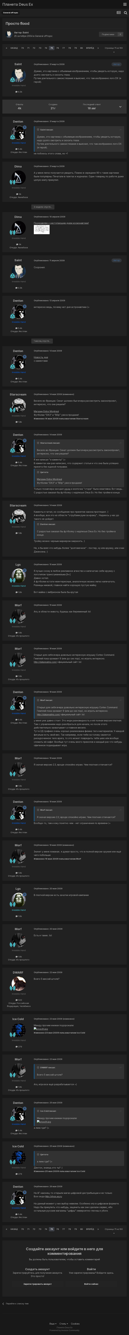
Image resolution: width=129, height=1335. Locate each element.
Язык (52, 1323)
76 (57, 48)
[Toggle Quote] (38, 129)
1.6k (20, 592)
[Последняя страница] (98, 48)
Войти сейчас (91, 1284)
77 (63, 48)
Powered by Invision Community (64, 1330)
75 (51, 48)
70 (22, 48)
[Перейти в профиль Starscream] (19, 405)
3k (19, 194)
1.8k (20, 422)
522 (20, 1000)
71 (28, 48)
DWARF (18, 972)
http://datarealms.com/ (45, 662)
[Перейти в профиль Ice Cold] (19, 1030)
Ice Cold (18, 1019)
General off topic (44, 36)
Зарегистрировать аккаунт (37, 1284)
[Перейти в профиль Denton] (19, 133)
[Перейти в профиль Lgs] (19, 576)
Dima (18, 166)
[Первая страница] (6, 48)
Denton (18, 121)
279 (20, 1046)
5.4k (19, 149)
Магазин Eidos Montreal (46, 411)
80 (81, 48)
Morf (18, 605)
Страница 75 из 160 (114, 50)
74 (46, 48)
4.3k (19, 91)
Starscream (18, 394)
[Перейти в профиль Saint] (9, 34)
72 (34, 48)
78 (69, 48)
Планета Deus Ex (17, 4)
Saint (26, 32)
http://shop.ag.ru (53, 1196)
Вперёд (90, 48)
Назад (14, 48)
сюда (67, 488)
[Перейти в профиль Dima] (19, 177)
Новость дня (41, 357)
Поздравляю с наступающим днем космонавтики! (61, 223)
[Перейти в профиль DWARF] (19, 984)
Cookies (75, 1323)
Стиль (63, 1323)
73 (40, 48)
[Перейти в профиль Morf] (19, 616)
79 (75, 48)
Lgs (18, 564)
